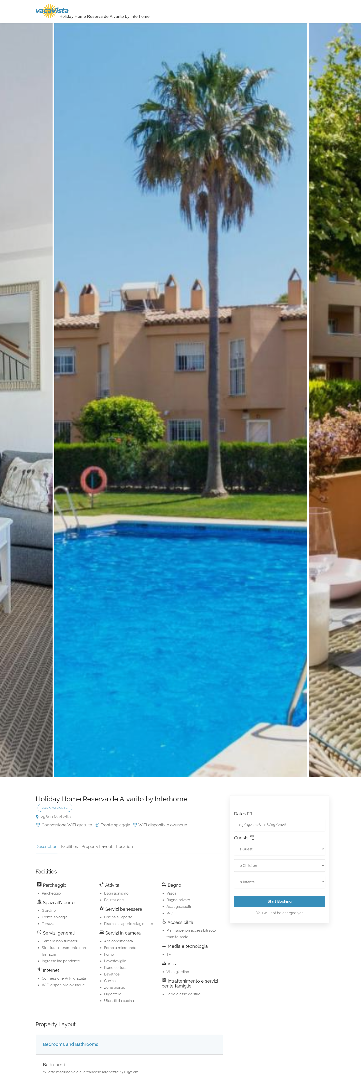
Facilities (69, 846)
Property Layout (97, 846)
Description (46, 846)
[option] (180, 400)
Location (124, 846)
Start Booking (280, 901)
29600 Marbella (55, 816)
